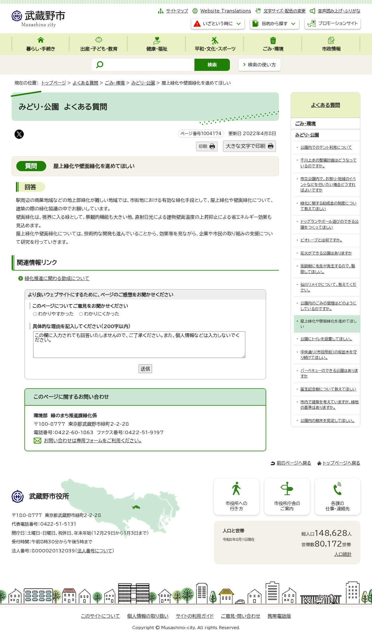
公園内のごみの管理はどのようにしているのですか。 (329, 306)
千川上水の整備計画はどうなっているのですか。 (329, 163)
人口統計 (343, 554)
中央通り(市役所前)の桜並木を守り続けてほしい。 (329, 354)
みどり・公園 (143, 83)
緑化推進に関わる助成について (57, 278)
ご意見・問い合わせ (240, 616)
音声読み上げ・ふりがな (339, 11)
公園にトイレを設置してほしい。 (326, 339)
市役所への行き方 (236, 506)
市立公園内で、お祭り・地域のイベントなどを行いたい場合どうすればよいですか (328, 184)
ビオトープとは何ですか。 (321, 240)
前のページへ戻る (294, 463)
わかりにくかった (101, 314)
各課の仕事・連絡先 (338, 506)
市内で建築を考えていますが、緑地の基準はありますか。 (330, 404)
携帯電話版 (279, 616)
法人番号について (94, 551)
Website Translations (226, 11)
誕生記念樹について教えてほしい (328, 389)
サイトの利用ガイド (195, 616)
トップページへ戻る (341, 463)
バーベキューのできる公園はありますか (329, 373)
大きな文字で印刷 (245, 146)
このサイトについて (100, 616)
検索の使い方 (262, 64)
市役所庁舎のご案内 (287, 506)
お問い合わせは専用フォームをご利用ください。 (93, 440)
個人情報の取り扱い (148, 616)
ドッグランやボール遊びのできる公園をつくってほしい (330, 224)
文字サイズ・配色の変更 (284, 11)
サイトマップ (177, 11)
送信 (145, 368)
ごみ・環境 (115, 83)
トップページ (54, 83)
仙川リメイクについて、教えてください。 (328, 287)
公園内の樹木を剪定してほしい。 (328, 421)
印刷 (203, 146)
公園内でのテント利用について (326, 147)
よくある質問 (85, 83)
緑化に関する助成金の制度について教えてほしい (329, 206)
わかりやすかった (56, 314)
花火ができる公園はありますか (326, 253)
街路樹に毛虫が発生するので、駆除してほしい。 (328, 268)
